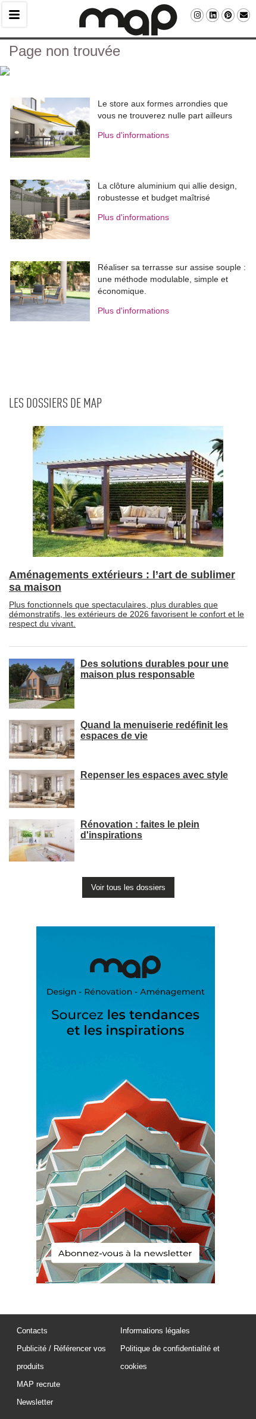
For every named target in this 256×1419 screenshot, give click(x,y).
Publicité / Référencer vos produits (61, 1357)
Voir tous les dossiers (128, 887)
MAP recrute (38, 1384)
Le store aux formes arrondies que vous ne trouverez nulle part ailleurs (165, 109)
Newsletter (35, 1402)
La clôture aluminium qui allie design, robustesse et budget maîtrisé (167, 191)
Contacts (32, 1330)
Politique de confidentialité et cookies (170, 1357)
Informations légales (155, 1330)
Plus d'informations (133, 135)
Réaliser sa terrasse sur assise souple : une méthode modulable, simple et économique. (172, 279)
